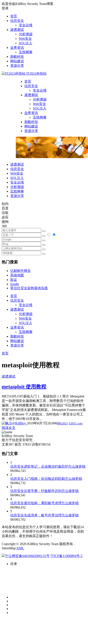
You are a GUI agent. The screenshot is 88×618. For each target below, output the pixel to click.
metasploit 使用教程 (24, 386)
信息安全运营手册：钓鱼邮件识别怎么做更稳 (44, 491)
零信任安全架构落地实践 (29, 288)
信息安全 (17, 20)
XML (20, 548)
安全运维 (25, 25)
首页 (13, 16)
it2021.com (75, 423)
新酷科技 (17, 56)
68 (58, 423)
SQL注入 (25, 43)
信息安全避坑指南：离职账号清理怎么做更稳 (44, 503)
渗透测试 (17, 29)
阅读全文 (8, 428)
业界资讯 (17, 47)
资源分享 (17, 65)
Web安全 (25, 38)
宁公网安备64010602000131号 (27, 556)
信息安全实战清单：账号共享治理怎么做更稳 (44, 515)
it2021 (64, 423)
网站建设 (17, 61)
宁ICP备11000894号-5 (66, 556)
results (14, 284)
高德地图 (17, 275)
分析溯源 (25, 34)
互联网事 (25, 52)
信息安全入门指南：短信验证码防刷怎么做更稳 (46, 478)
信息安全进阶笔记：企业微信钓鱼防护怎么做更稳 (47, 466)
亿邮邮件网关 (20, 271)
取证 (13, 280)
